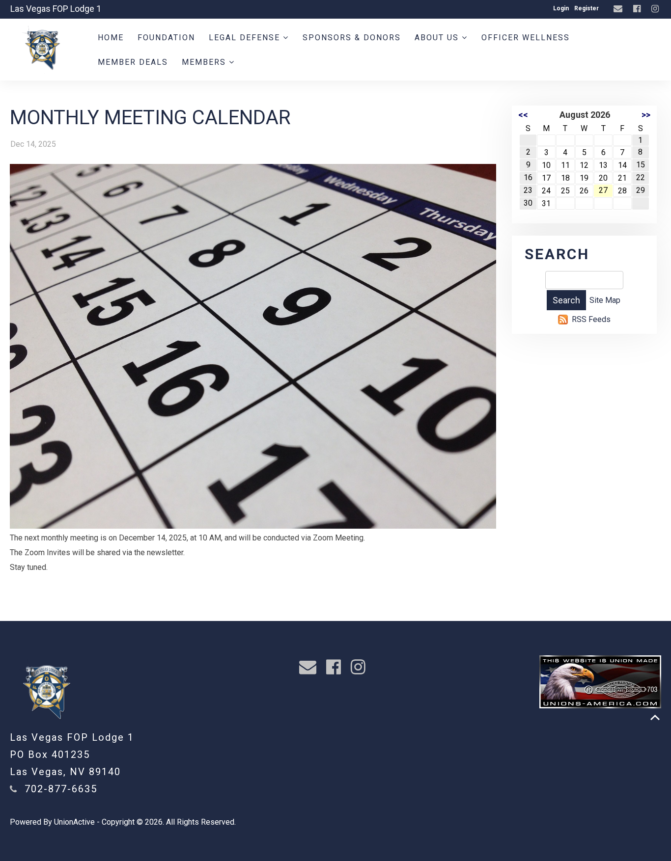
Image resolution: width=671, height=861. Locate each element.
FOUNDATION (166, 37)
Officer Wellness (525, 37)
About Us (438, 37)
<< (523, 114)
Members (205, 62)
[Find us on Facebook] (638, 9)
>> (646, 114)
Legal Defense (246, 37)
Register (586, 8)
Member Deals (133, 62)
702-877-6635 (61, 789)
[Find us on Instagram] (656, 9)
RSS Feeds (591, 319)
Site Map (604, 300)
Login (561, 8)
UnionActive (74, 822)
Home (111, 37)
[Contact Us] (619, 9)
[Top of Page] (655, 717)
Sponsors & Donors (352, 37)
